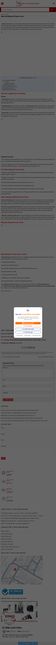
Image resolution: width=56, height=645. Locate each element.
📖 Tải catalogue (28, 326)
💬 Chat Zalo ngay (28, 332)
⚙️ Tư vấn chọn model (28, 329)
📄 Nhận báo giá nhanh (28, 323)
